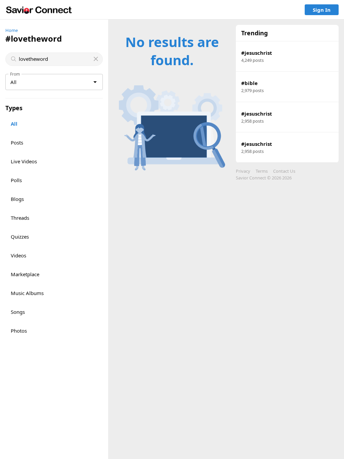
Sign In (322, 9)
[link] (39, 9)
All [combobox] (13, 82)
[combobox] (54, 59)
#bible (249, 83)
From (15, 74)
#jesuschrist (256, 52)
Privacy (243, 171)
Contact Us (284, 171)
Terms (262, 171)
